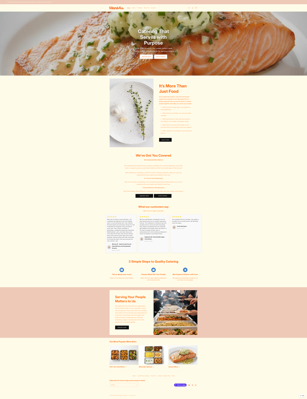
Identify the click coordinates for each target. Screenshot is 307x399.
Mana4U (116, 395)
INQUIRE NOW (146, 56)
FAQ (173, 375)
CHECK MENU (160, 56)
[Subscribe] (136, 385)
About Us (153, 375)
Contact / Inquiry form (164, 375)
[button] (189, 8)
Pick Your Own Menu (117, 367)
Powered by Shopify (122, 395)
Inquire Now (165, 140)
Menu (134, 375)
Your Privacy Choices (143, 375)
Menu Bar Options (145, 367)
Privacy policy (132, 395)
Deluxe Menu (173, 367)
